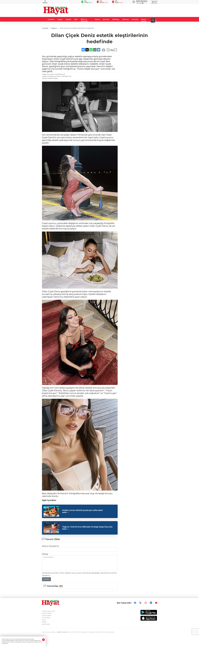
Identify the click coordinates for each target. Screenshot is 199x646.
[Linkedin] (151, 603)
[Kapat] (43, 639)
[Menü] (156, 20)
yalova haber (46, 624)
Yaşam (60, 19)
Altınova (125, 19)
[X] (140, 603)
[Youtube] (156, 603)
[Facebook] (135, 603)
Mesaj (45, 554)
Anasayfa (45, 2)
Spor (76, 19)
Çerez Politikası (46, 615)
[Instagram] (146, 603)
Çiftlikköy (115, 19)
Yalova (97, 19)
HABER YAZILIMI (62, 632)
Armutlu (135, 19)
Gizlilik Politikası (47, 613)
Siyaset (68, 19)
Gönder (46, 579)
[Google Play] (144, 612)
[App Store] (144, 618)
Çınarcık (106, 19)
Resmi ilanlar (143, 20)
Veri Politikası (46, 617)
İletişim (44, 622)
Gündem (51, 19)
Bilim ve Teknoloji (84, 20)
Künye (44, 620)
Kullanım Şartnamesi (48, 611)
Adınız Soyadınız (50, 546)
